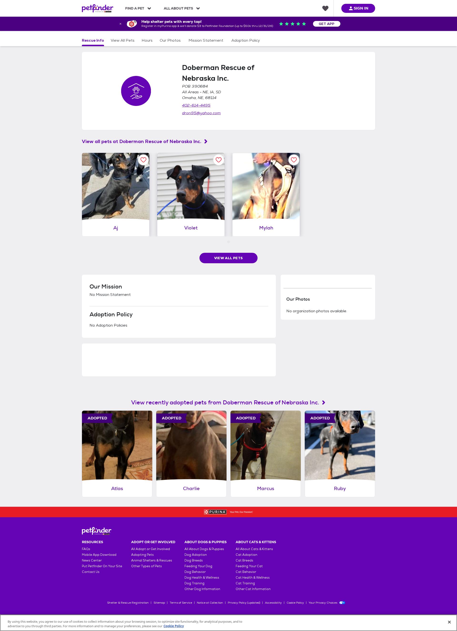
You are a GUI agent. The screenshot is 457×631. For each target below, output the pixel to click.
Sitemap (159, 603)
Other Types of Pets (146, 566)
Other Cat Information (253, 589)
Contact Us (90, 572)
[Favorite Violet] (219, 160)
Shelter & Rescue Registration (128, 603)
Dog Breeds (193, 560)
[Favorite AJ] (143, 160)
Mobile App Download (99, 555)
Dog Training (194, 583)
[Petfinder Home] (97, 8)
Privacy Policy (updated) (244, 603)
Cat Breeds (244, 560)
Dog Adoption (195, 555)
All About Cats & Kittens (254, 549)
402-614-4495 (196, 105)
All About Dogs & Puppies (204, 549)
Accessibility (273, 603)
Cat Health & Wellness (253, 578)
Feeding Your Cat (249, 566)
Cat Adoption (246, 555)
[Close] (449, 622)
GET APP (327, 24)
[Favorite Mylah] (294, 160)
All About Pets (178, 8)
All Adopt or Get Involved (150, 549)
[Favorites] (325, 8)
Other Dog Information (202, 589)
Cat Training (245, 583)
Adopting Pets (142, 555)
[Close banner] (120, 24)
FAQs (86, 549)
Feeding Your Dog (198, 566)
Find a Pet (134, 8)
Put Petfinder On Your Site (102, 566)
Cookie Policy (295, 603)
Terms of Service (181, 603)
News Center (92, 560)
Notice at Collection (210, 603)
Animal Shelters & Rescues (151, 560)
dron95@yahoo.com (201, 112)
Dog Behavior (195, 572)
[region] (228, 623)
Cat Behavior (246, 572)
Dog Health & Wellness (201, 578)
